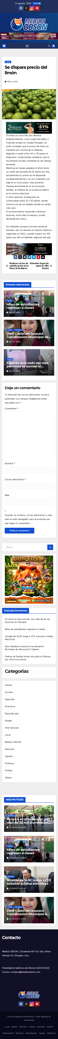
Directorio (10, 706)
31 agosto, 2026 (17, 827)
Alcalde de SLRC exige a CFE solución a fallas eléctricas (29, 881)
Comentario (11, 408)
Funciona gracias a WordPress (21, 1016)
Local (8, 62)
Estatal (8, 720)
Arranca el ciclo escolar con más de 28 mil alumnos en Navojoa (28, 822)
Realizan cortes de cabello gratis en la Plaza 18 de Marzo (18, 266)
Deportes (10, 699)
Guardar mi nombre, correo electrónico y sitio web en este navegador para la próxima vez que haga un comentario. (28, 519)
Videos (8, 777)
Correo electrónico (15, 479)
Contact (9, 692)
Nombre (10, 463)
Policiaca (9, 763)
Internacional (12, 727)
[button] (49, 45)
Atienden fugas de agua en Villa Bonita (39, 266)
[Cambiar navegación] (27, 46)
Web (7, 495)
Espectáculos (12, 713)
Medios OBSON (13, 742)
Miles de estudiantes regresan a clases (22, 305)
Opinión (9, 756)
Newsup (44, 1016)
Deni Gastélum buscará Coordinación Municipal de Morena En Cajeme (27, 337)
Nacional (9, 749)
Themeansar (29, 1020)
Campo (8, 685)
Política (18, 330)
